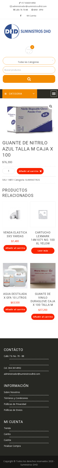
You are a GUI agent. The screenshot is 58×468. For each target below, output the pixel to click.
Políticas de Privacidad (15, 404)
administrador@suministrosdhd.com (22, 373)
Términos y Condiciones (16, 398)
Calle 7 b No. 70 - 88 (14, 356)
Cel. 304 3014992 (12, 367)
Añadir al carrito (29, 171)
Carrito (7, 434)
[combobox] (29, 61)
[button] (54, 93)
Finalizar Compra (12, 445)
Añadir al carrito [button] (15, 248)
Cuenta (7, 439)
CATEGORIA (15, 94)
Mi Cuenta (31, 15)
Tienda (7, 428)
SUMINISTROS (32, 179)
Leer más (43, 250)
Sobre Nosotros (12, 392)
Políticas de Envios (13, 409)
